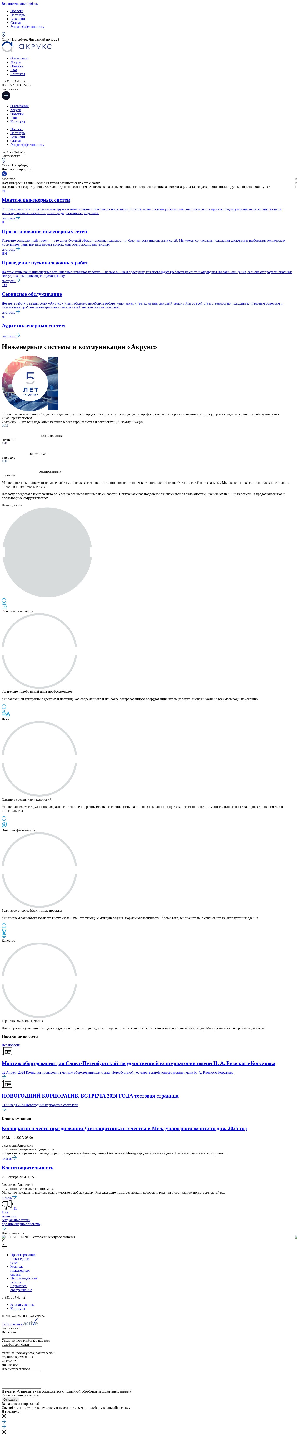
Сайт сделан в (12, 1324)
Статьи (15, 23)
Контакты (17, 74)
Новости (16, 11)
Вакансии (17, 19)
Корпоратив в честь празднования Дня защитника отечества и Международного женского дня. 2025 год (124, 1128)
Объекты (17, 66)
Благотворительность (27, 1167)
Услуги (15, 62)
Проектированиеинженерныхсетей (22, 1258)
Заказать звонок (22, 1305)
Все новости (11, 1045)
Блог (13, 70)
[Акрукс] (27, 51)
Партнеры (17, 15)
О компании (19, 58)
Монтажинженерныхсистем (20, 1270)
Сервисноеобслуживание (21, 1288)
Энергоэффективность (27, 26)
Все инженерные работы (20, 3)
